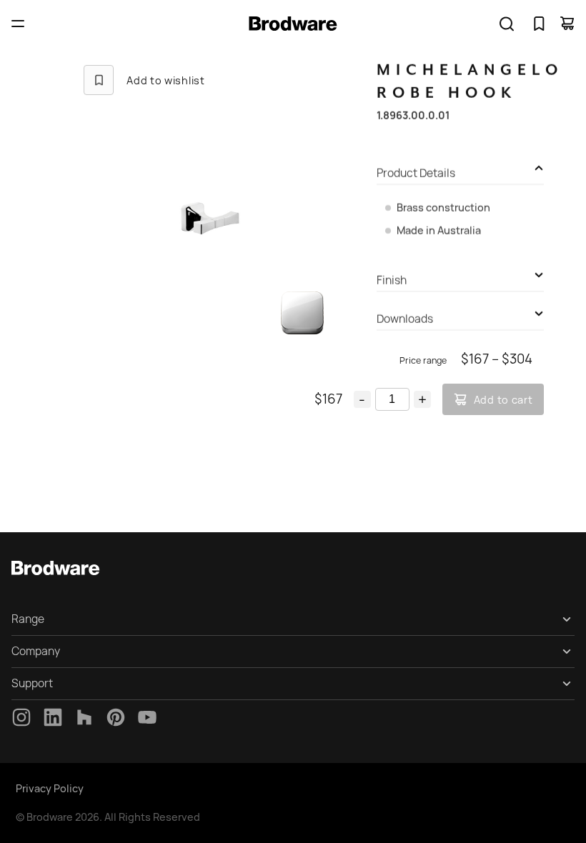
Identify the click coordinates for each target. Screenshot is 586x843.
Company (35, 651)
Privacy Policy (50, 788)
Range (27, 619)
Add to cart (503, 399)
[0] (539, 23)
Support (32, 683)
